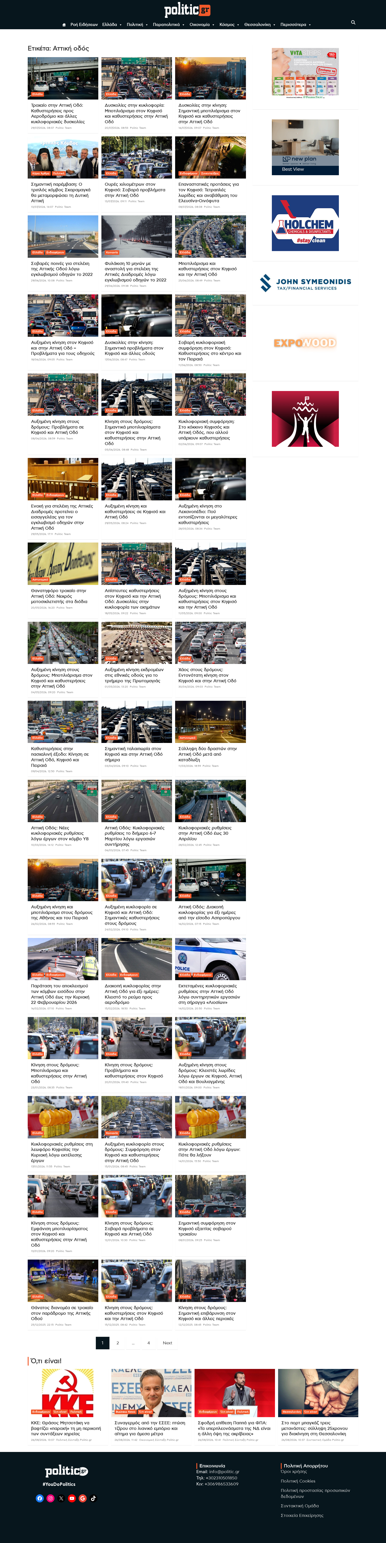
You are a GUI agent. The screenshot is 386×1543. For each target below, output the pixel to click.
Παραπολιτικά (166, 25)
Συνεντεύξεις (210, 173)
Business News (125, 1411)
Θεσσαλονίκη (257, 25)
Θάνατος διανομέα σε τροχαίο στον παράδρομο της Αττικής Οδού (62, 1313)
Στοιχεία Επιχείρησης (302, 1516)
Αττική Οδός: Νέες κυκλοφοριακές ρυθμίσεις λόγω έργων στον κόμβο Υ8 (60, 833)
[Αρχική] (64, 24)
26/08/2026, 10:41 (209, 1440)
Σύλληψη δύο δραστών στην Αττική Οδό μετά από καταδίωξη (207, 754)
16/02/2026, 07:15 (189, 924)
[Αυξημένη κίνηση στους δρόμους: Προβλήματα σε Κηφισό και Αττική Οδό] (63, 394)
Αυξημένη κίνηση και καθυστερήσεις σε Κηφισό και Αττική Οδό (135, 511)
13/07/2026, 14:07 (42, 207)
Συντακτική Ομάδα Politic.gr (325, 1440)
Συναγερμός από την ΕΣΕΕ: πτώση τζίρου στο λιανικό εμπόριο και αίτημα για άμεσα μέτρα (150, 1428)
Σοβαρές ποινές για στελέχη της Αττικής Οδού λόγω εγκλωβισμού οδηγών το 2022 (62, 269)
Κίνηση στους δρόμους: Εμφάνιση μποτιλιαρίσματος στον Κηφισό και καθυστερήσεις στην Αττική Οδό (59, 1234)
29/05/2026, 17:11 (42, 534)
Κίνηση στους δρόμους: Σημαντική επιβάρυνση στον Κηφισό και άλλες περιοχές (207, 1313)
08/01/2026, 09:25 (190, 1240)
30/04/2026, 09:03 (190, 686)
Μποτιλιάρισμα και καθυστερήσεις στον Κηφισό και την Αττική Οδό (207, 269)
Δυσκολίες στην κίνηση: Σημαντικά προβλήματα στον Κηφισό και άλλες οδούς (134, 348)
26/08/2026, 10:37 (293, 1440)
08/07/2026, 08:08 (190, 207)
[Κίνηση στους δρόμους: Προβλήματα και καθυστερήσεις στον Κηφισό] (136, 1038)
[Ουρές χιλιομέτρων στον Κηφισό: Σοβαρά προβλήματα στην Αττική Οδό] (136, 157)
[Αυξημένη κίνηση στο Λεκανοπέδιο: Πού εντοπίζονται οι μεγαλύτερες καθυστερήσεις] (210, 479)
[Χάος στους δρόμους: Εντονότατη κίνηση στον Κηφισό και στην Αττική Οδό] (210, 643)
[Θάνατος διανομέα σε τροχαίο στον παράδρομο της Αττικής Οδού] (63, 1281)
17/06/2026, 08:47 (116, 359)
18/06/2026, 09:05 (43, 359)
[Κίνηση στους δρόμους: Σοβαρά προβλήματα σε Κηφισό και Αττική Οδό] (136, 1196)
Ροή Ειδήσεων (84, 25)
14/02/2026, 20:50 (190, 1008)
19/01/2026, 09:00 (190, 1087)
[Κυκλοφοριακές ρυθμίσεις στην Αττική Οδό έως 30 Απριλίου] (210, 801)
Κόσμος (227, 25)
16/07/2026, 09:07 (189, 128)
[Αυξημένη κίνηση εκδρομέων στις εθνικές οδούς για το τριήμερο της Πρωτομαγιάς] (136, 643)
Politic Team (64, 128)
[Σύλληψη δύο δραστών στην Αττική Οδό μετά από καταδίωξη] (210, 722)
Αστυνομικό (40, 579)
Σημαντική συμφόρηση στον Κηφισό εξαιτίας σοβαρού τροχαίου (207, 1228)
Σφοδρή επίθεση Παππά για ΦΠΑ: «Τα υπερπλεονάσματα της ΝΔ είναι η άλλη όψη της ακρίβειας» (234, 1428)
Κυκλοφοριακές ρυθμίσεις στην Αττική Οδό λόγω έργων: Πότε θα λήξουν (209, 1149)
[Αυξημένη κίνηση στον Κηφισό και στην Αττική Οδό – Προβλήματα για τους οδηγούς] (63, 315)
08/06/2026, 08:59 (43, 438)
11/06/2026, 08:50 (190, 365)
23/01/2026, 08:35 (43, 1087)
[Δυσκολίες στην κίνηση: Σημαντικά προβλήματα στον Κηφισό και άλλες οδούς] (136, 315)
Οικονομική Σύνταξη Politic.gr (159, 1440)
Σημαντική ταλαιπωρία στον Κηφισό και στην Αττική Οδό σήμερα (134, 754)
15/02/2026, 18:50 (116, 1008)
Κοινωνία (112, 252)
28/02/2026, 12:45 (190, 845)
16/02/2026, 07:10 (42, 1008)
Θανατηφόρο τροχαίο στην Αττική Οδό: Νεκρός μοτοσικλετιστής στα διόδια (59, 596)
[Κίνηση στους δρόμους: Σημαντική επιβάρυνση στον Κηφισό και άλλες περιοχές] (210, 1281)
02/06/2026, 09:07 (190, 444)
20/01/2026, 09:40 (117, 1082)
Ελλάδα (109, 25)
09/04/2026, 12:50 (43, 771)
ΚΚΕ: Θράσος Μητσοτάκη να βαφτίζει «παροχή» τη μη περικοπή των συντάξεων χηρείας (66, 1428)
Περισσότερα (293, 25)
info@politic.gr (224, 1472)
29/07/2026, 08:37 (42, 128)
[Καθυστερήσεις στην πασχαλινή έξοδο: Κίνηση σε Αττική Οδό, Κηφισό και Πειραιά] (63, 722)
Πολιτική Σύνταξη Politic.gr (74, 1440)
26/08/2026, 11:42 (126, 1440)
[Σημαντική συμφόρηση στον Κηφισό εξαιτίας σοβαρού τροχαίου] (210, 1196)
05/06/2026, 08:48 (117, 449)
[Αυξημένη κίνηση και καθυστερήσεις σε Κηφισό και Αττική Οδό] (136, 479)
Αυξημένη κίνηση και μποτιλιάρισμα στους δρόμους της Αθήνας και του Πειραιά (62, 912)
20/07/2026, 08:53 (116, 128)
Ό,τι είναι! (60, 1411)
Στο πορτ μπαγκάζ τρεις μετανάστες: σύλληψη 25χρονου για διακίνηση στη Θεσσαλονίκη (314, 1428)
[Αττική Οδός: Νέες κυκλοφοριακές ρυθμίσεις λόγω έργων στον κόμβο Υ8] (63, 801)
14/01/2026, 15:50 (189, 1161)
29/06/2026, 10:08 (43, 280)
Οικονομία (200, 25)
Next (167, 1343)
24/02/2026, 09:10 (116, 929)
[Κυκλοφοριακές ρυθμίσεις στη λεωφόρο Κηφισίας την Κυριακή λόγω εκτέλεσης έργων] (63, 1117)
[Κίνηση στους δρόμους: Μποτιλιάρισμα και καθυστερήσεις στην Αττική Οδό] (63, 1038)
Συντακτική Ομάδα (300, 1506)
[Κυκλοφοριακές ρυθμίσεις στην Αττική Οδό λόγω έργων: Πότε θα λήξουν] (210, 1117)
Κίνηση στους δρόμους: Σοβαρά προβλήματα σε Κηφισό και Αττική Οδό (129, 1228)
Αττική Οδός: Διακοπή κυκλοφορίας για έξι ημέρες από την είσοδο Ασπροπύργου (209, 912)
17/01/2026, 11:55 (41, 1166)
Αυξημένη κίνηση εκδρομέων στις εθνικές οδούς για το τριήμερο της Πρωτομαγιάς (134, 675)
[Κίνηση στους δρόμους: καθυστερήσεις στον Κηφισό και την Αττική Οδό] (136, 1281)
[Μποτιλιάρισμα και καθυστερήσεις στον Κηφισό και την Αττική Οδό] (210, 236)
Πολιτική (135, 25)
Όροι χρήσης (294, 1472)
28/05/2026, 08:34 (190, 528)
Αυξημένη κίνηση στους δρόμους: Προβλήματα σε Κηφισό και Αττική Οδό (57, 427)
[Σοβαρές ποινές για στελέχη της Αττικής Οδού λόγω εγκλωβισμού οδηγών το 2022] (63, 236)
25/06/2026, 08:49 (190, 280)
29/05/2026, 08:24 (116, 523)
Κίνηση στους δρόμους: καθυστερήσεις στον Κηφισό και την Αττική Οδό (134, 1313)
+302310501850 (221, 1478)
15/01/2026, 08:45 (116, 1166)
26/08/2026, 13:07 (42, 1440)
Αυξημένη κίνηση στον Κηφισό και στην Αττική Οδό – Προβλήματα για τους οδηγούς (63, 348)
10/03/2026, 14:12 (42, 845)
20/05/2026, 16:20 (43, 607)
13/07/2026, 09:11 (116, 201)
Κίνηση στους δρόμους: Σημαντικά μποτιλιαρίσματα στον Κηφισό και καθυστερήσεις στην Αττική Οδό (132, 433)
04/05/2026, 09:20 (43, 692)
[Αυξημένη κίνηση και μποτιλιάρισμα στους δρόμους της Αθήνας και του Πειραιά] (63, 880)
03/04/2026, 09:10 (117, 766)
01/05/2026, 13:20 (116, 686)
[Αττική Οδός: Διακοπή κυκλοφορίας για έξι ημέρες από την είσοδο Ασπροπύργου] (210, 880)
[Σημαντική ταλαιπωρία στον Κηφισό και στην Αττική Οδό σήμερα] (136, 722)
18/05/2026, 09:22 (116, 613)
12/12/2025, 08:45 (189, 1324)
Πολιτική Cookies (298, 1481)
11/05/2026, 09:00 (190, 613)
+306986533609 (222, 1484)
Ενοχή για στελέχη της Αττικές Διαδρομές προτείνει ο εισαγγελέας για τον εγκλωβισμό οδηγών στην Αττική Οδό (62, 517)
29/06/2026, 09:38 (116, 286)
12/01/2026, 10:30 (116, 1240)
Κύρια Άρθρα (40, 173)
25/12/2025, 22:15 (42, 1324)
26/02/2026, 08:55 (43, 924)
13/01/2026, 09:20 (42, 1251)
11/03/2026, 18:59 (189, 766)
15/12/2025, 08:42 (116, 1324)
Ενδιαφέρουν (188, 173)
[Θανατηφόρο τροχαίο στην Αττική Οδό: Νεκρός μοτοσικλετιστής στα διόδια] (63, 564)
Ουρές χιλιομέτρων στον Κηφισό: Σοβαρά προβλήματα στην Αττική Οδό (135, 190)
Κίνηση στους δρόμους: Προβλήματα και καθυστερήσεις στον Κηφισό (134, 1070)
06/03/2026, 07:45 (117, 850)
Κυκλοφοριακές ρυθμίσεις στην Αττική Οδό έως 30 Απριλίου (205, 833)
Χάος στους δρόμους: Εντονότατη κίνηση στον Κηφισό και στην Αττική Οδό (207, 675)
